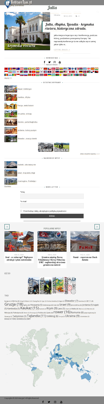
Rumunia (77, 312)
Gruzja (13, 304)
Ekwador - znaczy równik (27, 138)
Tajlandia (36, 316)
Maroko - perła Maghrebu (27, 122)
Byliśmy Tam (39, 12)
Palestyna (18, 312)
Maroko (90, 309)
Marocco (83, 309)
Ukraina (72, 316)
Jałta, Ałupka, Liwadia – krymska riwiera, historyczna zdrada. (69, 26)
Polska (53, 12)
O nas (7, 12)
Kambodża (13, 308)
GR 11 (89, 301)
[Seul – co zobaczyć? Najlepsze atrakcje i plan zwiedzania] (19, 241)
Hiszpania (36, 304)
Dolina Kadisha (53, 301)
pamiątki (65, 12)
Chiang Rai (36, 301)
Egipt (61, 301)
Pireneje (34, 313)
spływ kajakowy (90, 313)
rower (62, 311)
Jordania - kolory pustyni (27, 130)
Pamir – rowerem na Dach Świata (85, 258)
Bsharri (28, 301)
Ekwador (71, 300)
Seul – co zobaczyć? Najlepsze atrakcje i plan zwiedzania (19, 258)
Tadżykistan (20, 316)
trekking (52, 316)
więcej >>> (8, 78)
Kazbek (42, 309)
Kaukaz (29, 308)
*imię (22, 192)
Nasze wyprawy (21, 12)
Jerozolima (76, 305)
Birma (16, 301)
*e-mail (23, 201)
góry (27, 305)
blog (22, 301)
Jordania (87, 304)
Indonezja (48, 305)
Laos (61, 308)
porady (77, 12)
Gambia (82, 301)
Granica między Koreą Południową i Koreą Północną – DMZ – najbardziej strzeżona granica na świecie (52, 261)
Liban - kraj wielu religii (26, 173)
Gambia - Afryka (24, 97)
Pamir (27, 313)
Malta (75, 308)
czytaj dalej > (62, 49)
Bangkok (8, 301)
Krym (52, 308)
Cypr (44, 301)
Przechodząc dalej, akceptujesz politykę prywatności (44, 211)
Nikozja (8, 312)
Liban (68, 309)
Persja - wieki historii (25, 105)
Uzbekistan (84, 316)
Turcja (62, 316)
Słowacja (8, 316)
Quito (49, 312)
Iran (56, 305)
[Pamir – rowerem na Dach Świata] (85, 241)
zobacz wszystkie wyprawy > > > (90, 154)
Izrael (65, 304)
